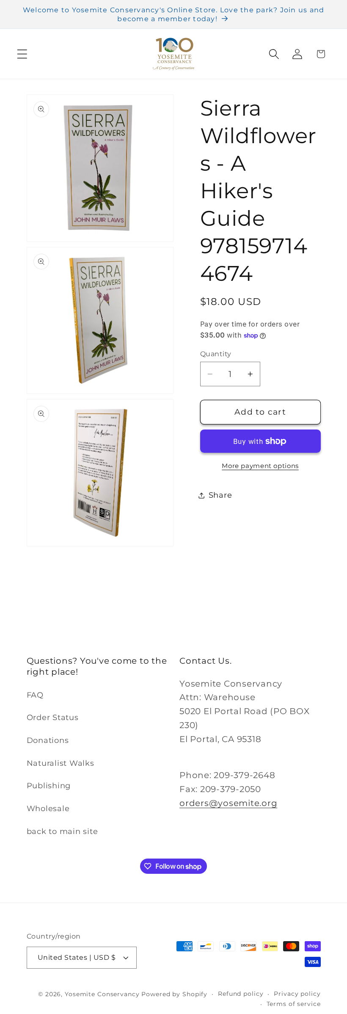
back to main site (62, 831)
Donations (48, 740)
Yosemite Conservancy (102, 994)
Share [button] (220, 494)
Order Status (53, 717)
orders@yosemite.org (228, 803)
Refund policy (240, 993)
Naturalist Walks (60, 763)
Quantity (215, 353)
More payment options (260, 466)
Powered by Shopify (174, 994)
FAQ (35, 694)
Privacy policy (297, 993)
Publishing (49, 785)
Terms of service (294, 1003)
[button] (22, 54)
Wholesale (48, 808)
